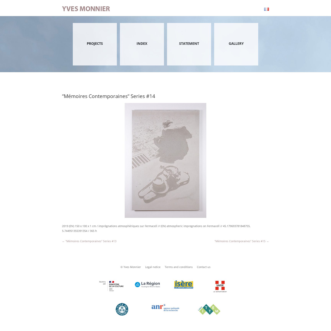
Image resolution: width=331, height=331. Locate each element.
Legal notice (153, 267)
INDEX (142, 43)
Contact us (204, 267)
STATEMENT (189, 43)
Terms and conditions (179, 267)
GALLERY (236, 43)
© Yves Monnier (130, 267)
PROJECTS (95, 43)
